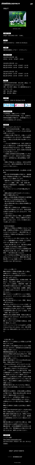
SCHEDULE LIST (17, 456)
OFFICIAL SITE (17, 28)
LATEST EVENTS (16, 451)
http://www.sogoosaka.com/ (12, 439)
